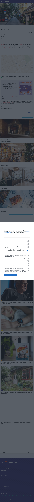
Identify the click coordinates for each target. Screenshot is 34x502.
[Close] (32, 224)
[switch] (28, 241)
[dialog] (17, 251)
